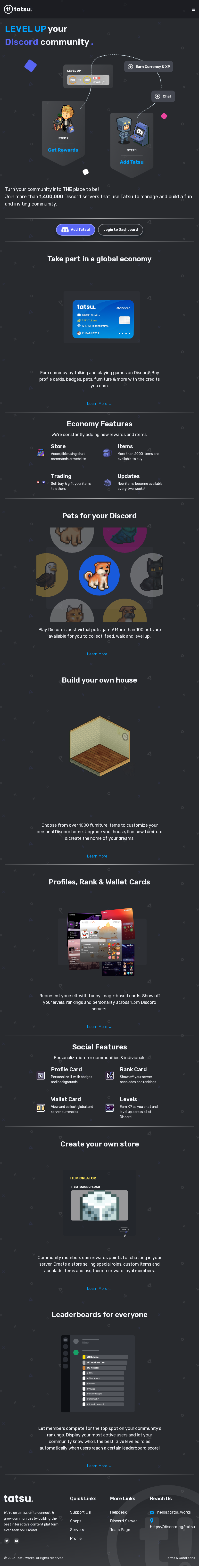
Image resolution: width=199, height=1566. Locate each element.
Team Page (120, 1529)
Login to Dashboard (120, 230)
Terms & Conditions (180, 1558)
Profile (76, 1538)
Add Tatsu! (80, 230)
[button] (99, 318)
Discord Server (123, 1521)
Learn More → (99, 403)
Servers (77, 1529)
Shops (75, 1521)
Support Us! (80, 1512)
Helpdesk (118, 1512)
